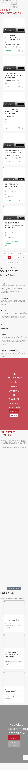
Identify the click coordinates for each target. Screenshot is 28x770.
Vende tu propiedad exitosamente (12, 691)
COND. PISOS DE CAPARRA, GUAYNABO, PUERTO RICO (13, 76)
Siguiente (10, 262)
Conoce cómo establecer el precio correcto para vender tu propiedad (13, 655)
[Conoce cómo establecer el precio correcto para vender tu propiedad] (14, 647)
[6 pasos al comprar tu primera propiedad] (14, 614)
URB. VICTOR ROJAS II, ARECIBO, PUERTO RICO (14, 152)
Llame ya (14, 415)
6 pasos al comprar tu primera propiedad (13, 620)
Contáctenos (14, 411)
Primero (5, 253)
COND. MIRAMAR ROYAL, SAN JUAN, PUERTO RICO (12, 111)
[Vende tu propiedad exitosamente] (14, 685)
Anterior (13, 253)
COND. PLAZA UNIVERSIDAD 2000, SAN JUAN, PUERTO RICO (12, 38)
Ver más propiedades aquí (14, 744)
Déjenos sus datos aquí (14, 737)
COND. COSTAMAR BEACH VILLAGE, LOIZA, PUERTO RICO (14, 225)
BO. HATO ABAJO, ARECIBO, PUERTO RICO (14, 185)
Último (19, 262)
